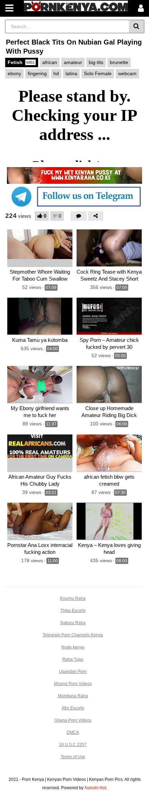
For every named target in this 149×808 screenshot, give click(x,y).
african (49, 62)
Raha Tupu (73, 659)
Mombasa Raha (73, 695)
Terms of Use (73, 756)
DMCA (73, 732)
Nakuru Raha (73, 622)
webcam (127, 73)
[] (136, 26)
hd (56, 73)
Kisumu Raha (73, 598)
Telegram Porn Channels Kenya (73, 635)
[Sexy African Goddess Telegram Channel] (74, 196)
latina (71, 73)
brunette (119, 62)
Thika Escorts (73, 610)
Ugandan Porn (73, 671)
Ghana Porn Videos (72, 720)
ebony (14, 73)
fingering (37, 73)
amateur (73, 62)
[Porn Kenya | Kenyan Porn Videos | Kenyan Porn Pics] (76, 6)
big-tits (96, 62)
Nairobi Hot (95, 787)
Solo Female (98, 73)
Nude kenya (72, 647)
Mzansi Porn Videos (73, 683)
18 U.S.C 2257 (73, 744)
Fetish (21, 62)
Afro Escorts (73, 708)
